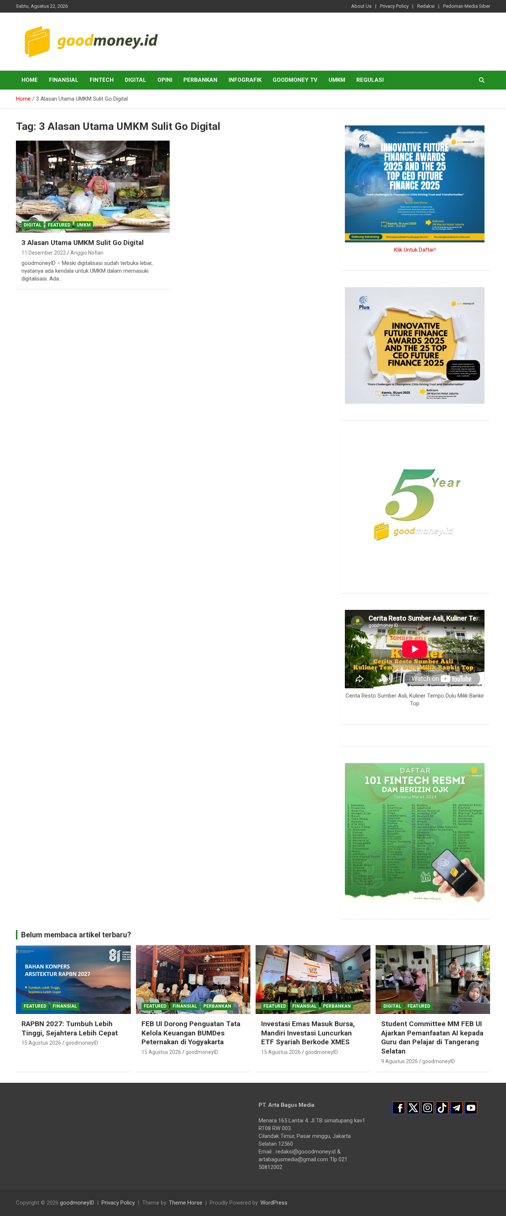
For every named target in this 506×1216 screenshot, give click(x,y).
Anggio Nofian (86, 253)
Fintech (102, 80)
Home (29, 80)
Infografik (245, 80)
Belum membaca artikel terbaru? (76, 934)
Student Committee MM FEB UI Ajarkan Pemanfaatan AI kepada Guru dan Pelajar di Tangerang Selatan (432, 1037)
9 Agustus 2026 (399, 1061)
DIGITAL (135, 80)
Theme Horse (185, 1202)
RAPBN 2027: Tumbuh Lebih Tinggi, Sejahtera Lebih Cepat (69, 1028)
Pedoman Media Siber (466, 6)
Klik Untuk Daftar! (415, 249)
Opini (164, 80)
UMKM (337, 80)
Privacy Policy (394, 6)
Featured (59, 225)
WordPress (273, 1202)
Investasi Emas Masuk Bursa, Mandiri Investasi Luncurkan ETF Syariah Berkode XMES (308, 1033)
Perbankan (200, 80)
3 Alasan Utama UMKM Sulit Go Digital (82, 242)
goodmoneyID (82, 1043)
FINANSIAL (64, 80)
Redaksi (426, 6)
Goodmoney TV (295, 80)
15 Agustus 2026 (41, 1043)
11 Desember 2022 (43, 253)
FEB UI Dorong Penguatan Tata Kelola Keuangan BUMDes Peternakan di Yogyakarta (191, 1033)
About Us (361, 6)
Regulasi (370, 80)
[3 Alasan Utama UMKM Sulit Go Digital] (93, 186)
